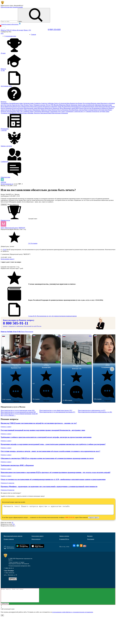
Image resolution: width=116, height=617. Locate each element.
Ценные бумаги (23, 113)
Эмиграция (43, 113)
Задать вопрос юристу (7, 259)
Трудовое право (104, 111)
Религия (3, 111)
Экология (37, 113)
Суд (84, 111)
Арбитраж (50, 103)
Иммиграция (9, 106)
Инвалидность (17, 106)
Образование (36, 110)
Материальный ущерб (31, 108)
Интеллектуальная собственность (40, 106)
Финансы (15, 113)
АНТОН (3, 182)
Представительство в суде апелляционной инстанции (57, 412)
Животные (62, 105)
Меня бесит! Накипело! (52, 108)
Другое (48, 105)
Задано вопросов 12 (7, 184)
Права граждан (79, 110)
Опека (49, 110)
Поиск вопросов (36, 539)
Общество (44, 110)
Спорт (63, 111)
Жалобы (56, 105)
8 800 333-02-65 (69, 517)
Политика (65, 110)
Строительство (78, 111)
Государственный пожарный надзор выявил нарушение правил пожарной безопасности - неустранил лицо (43, 430)
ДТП (52, 105)
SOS (2, 33)
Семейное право (28, 111)
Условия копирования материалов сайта (19, 566)
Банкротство (74, 103)
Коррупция (102, 106)
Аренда (56, 103)
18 (12, 522)
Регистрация (29, 331)
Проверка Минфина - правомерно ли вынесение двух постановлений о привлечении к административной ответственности (49, 486)
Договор (26, 105)
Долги (31, 105)
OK (2, 615)
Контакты (89, 536)
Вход (3, 27)
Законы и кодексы (64, 536)
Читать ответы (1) (13, 204)
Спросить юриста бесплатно (10, 24)
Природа (96, 110)
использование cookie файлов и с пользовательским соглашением (72, 612)
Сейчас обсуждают (17, 30)
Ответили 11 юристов (7, 483)
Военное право (96, 103)
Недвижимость (97, 108)
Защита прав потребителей (86, 105)
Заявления (98, 105)
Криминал (9, 108)
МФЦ (77, 108)
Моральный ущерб (69, 108)
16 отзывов (32, 243)
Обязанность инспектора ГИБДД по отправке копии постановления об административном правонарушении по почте (47, 458)
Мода (61, 108)
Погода (59, 110)
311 (14, 524)
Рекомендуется (5, 220)
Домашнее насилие (39, 105)
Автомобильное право (16, 103)
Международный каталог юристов (13, 536)
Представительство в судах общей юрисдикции (55, 410)
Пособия (71, 110)
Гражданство (16, 105)
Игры (3, 106)
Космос (108, 106)
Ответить (4, 204)
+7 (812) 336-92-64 (9, 573)
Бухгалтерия (87, 103)
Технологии (96, 111)
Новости (14, 110)
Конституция (80, 106)
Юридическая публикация (59, 113)
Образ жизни (28, 110)
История (64, 106)
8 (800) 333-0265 (54, 29)
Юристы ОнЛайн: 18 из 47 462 (11, 331)
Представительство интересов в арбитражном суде (95, 412)
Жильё (68, 105)
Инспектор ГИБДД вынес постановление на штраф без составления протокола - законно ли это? (39, 423)
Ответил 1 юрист (6, 426)
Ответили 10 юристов (7, 490)
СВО (18, 111)
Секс (21, 111)
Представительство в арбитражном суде (91, 410)
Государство (8, 105)
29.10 (4, 249)
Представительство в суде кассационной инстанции (18, 412)
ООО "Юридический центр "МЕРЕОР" (13, 228)
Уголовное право (6, 113)
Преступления (88, 110)
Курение (21, 108)
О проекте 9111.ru (64, 539)
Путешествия (103, 110)
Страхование (69, 111)
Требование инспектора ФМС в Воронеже (17, 465)
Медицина (41, 108)
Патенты (54, 110)
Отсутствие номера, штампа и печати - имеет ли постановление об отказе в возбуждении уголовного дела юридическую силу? (50, 451)
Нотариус (20, 110)
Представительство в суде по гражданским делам (18, 410)
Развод (110, 110)
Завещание (74, 105)
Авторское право (28, 103)
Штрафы (31, 113)
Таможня (89, 111)
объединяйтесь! (18, 5)
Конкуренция (71, 106)
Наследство (88, 108)
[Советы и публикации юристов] (2, 4)
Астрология (63, 103)
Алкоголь (44, 103)
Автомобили (5, 103)
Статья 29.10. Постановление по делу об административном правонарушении (52, 316)
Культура (15, 108)
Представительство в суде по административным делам (19, 413)
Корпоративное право (92, 106)
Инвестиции (26, 106)
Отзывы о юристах (9, 539)
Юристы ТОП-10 (6, 30)
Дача (21, 105)
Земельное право (106, 105)
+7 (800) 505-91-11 (9, 568)
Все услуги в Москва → (8, 415)
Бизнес (80, 103)
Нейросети (105, 108)
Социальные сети (55, 111)
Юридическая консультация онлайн (12, 7)
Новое (27, 30)
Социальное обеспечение (42, 111)
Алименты (37, 103)
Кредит (3, 108)
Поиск (23, 331)
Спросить (16, 401)
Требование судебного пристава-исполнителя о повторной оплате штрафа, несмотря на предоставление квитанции (46, 437)
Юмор (49, 113)
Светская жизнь (11, 111)
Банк (68, 103)
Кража (113, 106)
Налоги (81, 108)
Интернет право (56, 106)
